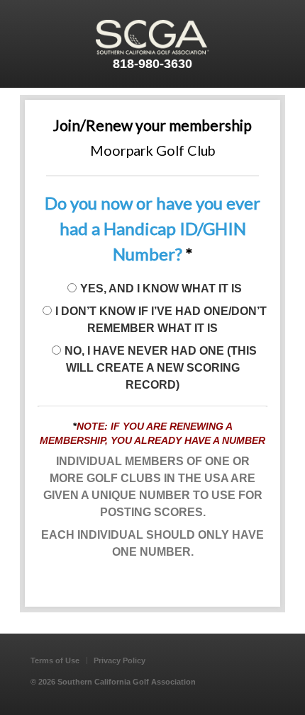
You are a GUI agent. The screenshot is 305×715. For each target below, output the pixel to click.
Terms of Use (54, 660)
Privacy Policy (119, 660)
